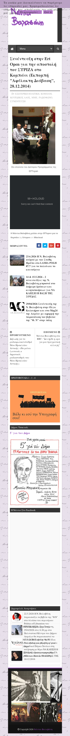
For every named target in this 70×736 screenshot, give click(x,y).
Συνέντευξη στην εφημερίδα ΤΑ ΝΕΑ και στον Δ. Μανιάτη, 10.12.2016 (40, 655)
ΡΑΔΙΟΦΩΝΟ (45, 97)
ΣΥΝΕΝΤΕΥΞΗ (17, 101)
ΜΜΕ (34, 97)
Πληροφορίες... (30, 12)
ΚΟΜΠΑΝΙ (46, 93)
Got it (48, 12)
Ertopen (26, 237)
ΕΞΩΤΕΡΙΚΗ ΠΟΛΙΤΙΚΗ (27, 93)
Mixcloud (38, 237)
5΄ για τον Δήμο (20, 433)
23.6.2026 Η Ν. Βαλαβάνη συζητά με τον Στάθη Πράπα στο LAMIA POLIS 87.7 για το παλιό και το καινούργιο (41, 263)
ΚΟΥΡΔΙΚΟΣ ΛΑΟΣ (20, 97)
